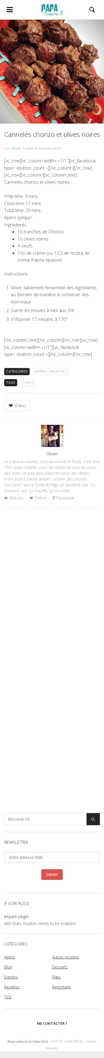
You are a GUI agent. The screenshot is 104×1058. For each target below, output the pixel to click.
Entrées (11, 977)
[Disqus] (52, 584)
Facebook (65, 497)
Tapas (28, 382)
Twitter (41, 497)
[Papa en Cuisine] (52, 9)
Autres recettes (65, 957)
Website (16, 497)
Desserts (60, 967)
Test (8, 997)
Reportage (61, 987)
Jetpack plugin (16, 916)
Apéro (41, 371)
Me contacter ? (52, 1023)
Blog (8, 967)
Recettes (58, 371)
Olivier (16, 148)
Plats (56, 977)
